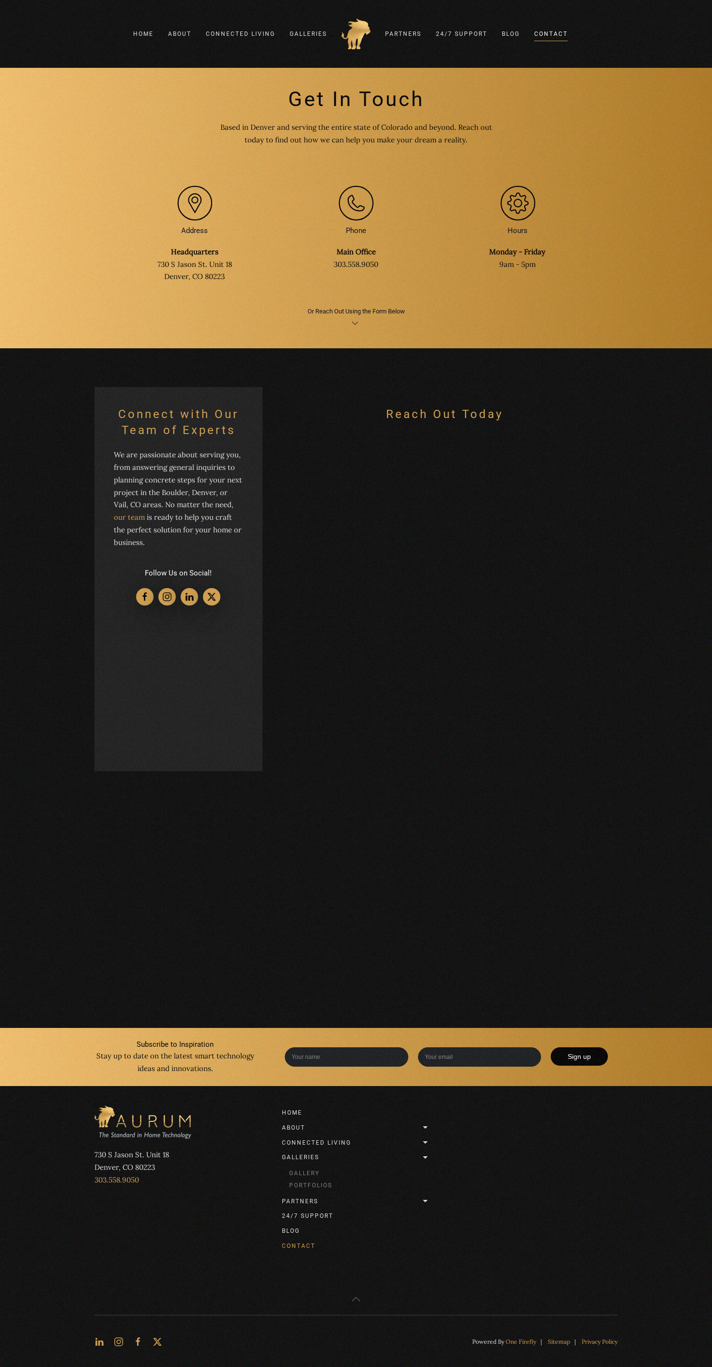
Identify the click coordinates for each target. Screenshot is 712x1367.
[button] (356, 1299)
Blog (511, 34)
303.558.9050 (116, 1179)
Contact (551, 34)
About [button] (179, 34)
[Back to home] (356, 34)
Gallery (304, 1173)
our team (129, 517)
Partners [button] (403, 34)
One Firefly (521, 1341)
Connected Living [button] (240, 34)
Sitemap (559, 1341)
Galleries (300, 1157)
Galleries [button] (308, 34)
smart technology (224, 1055)
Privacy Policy (600, 1341)
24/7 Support (461, 34)
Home (143, 34)
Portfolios (310, 1185)
